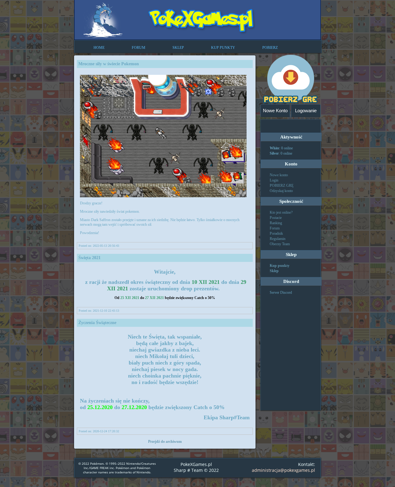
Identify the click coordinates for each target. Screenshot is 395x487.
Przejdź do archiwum (165, 441)
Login (274, 180)
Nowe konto (279, 175)
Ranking (276, 223)
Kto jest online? (281, 212)
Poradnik (276, 233)
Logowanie (306, 110)
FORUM (138, 47)
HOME (99, 47)
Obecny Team (280, 244)
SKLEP (178, 47)
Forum (275, 228)
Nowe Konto (275, 110)
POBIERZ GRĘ (281, 185)
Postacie (276, 218)
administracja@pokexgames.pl (283, 470)
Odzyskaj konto (281, 191)
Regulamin (277, 239)
